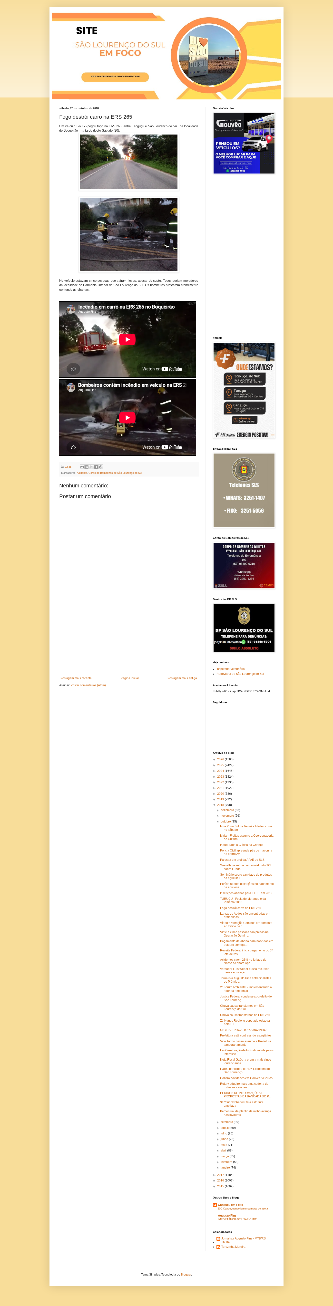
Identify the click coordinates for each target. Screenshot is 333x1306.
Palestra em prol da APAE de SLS (242, 859)
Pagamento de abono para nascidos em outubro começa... (246, 942)
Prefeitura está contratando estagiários (245, 1035)
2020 (221, 793)
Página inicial (130, 678)
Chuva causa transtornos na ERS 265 (245, 1015)
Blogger (186, 1274)
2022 (221, 782)
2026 (221, 759)
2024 (221, 771)
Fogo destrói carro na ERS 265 (240, 908)
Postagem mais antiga (182, 678)
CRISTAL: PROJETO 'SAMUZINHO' (243, 1030)
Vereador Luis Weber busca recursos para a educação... (244, 970)
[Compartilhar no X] (91, 466)
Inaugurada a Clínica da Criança (241, 845)
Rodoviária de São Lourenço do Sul (240, 674)
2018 (221, 805)
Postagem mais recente (76, 678)
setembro (227, 1122)
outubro (226, 821)
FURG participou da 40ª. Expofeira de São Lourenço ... (245, 1070)
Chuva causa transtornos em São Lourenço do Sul (242, 1007)
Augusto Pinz (227, 1215)
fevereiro (227, 1162)
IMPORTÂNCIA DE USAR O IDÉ (237, 1219)
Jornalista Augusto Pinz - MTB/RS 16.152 (243, 1240)
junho (225, 1139)
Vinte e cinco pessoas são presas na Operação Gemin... (244, 933)
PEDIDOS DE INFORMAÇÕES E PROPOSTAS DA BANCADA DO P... (245, 1094)
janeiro (226, 1167)
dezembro (228, 810)
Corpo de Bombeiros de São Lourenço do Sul (115, 472)
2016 (221, 1180)
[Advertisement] (128, 639)
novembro (228, 815)
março (225, 1156)
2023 (221, 776)
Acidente (82, 472)
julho (224, 1133)
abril (224, 1150)
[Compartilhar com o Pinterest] (100, 466)
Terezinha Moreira (233, 1246)
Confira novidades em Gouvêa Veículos (246, 1078)
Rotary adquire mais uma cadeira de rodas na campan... (244, 1085)
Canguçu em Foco (230, 1205)
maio (224, 1145)
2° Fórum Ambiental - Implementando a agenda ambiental (246, 989)
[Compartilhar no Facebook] (96, 466)
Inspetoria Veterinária (230, 669)
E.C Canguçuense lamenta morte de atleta (243, 1208)
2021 (221, 788)
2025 (221, 765)
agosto (225, 1128)
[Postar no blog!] (86, 466)
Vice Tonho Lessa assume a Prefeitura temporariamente (245, 1043)
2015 (221, 1186)
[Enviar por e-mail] (82, 466)
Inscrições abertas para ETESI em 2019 (246, 893)
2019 (221, 799)
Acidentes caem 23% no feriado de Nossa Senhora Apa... (243, 961)
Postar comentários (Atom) (88, 685)
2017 (221, 1175)
